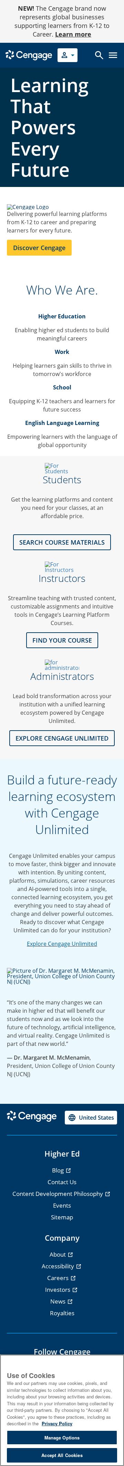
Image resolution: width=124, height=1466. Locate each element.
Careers (58, 1278)
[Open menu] (112, 55)
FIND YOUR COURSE (62, 640)
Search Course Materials (62, 542)
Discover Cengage (39, 248)
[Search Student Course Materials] (62, 468)
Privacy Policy (57, 1423)
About (58, 1254)
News (58, 1301)
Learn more (73, 34)
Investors (58, 1290)
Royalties (62, 1313)
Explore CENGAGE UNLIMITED (62, 738)
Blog (58, 1170)
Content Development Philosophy (58, 1194)
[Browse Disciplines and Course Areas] (62, 567)
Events (62, 1205)
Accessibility (58, 1266)
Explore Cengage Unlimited (62, 944)
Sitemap (62, 1217)
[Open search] (99, 55)
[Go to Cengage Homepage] (29, 54)
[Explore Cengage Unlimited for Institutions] (62, 665)
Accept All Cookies (61, 1455)
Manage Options (62, 1437)
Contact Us (62, 1182)
